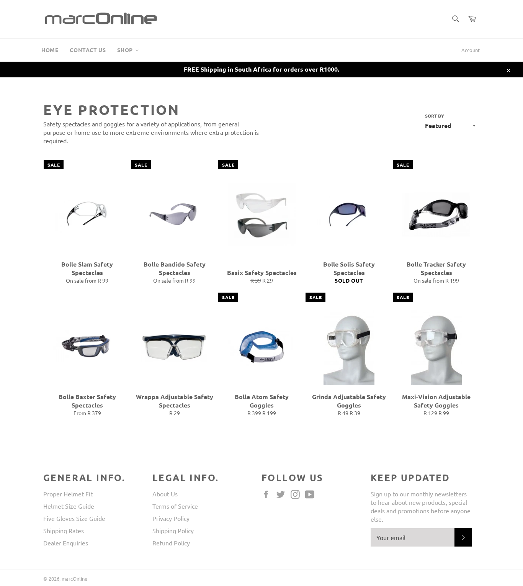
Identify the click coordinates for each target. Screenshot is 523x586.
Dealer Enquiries (65, 543)
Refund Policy (171, 543)
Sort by (434, 116)
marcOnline (74, 578)
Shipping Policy (173, 530)
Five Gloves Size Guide (74, 518)
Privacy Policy (171, 518)
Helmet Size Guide (68, 506)
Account (470, 50)
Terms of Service (175, 506)
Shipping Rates (63, 530)
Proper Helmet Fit (68, 494)
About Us (165, 494)
